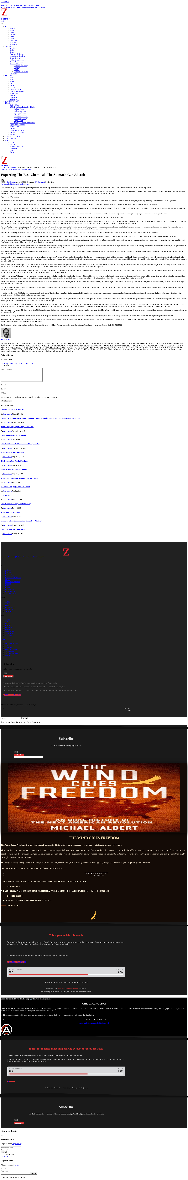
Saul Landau (11, 182)
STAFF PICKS (10, 138)
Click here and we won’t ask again (68, 988)
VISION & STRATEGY (14, 136)
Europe (12, 87)
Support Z (13, 150)
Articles (12, 28)
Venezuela (13, 97)
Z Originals (13, 44)
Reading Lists (14, 127)
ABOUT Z (9, 140)
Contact (12, 152)
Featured (13, 34)
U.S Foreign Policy (20, 119)
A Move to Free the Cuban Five (12, 452)
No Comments (40, 182)
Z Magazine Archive (17, 130)
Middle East (14, 93)
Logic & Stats (18, 121)
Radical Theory (19, 109)
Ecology (12, 50)
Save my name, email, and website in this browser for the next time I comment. (30, 397)
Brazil (12, 81)
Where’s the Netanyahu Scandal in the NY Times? (19, 478)
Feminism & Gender (17, 54)
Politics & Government (17, 60)
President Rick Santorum (10, 512)
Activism (13, 48)
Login (17, 1165)
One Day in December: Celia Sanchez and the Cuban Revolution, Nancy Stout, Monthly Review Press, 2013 (40, 418)
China (12, 85)
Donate (3, 17)
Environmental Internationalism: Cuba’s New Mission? (21, 521)
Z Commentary (12, 167)
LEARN (8, 103)
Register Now (16, 1144)
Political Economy (20, 111)
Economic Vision (20, 113)
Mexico (20, 169)
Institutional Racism (21, 117)
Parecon (16, 70)
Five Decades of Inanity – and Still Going (16, 504)
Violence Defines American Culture (14, 469)
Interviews (13, 40)
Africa (12, 77)
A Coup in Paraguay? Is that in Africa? (15, 487)
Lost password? (6, 1156)
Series (12, 36)
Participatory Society (21, 66)
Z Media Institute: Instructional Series (22, 107)
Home (3, 167)
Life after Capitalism (21, 72)
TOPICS (8, 46)
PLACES (8, 76)
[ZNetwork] (4, 15)
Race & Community (16, 62)
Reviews (13, 42)
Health (15, 169)
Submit (24, 718)
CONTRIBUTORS (12, 101)
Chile (11, 83)
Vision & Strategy (16, 64)
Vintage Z (13, 134)
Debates (12, 38)
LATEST (8, 26)
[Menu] (2, 23)
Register (33, 1173)
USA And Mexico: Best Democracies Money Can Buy (20, 444)
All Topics (13, 74)
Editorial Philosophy (17, 146)
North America (28, 169)
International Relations (17, 56)
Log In (4, 1152)
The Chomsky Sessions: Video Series (22, 123)
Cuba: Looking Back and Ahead (13, 529)
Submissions (14, 148)
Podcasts (13, 32)
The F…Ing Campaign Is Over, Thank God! (17, 427)
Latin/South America (17, 91)
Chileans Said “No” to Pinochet (12, 410)
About (3, 639)
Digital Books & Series (17, 125)
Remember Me (8, 1154)
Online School (14, 105)
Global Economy (20, 115)
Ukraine (12, 95)
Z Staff (12, 142)
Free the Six (5, 495)
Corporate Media (15, 58)
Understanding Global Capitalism (13, 435)
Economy (13, 52)
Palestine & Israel (16, 89)
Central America (6, 169)
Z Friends (13, 144)
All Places (13, 99)
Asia (11, 79)
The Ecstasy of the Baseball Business (14, 461)
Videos (12, 30)
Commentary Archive (17, 132)
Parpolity (17, 68)
